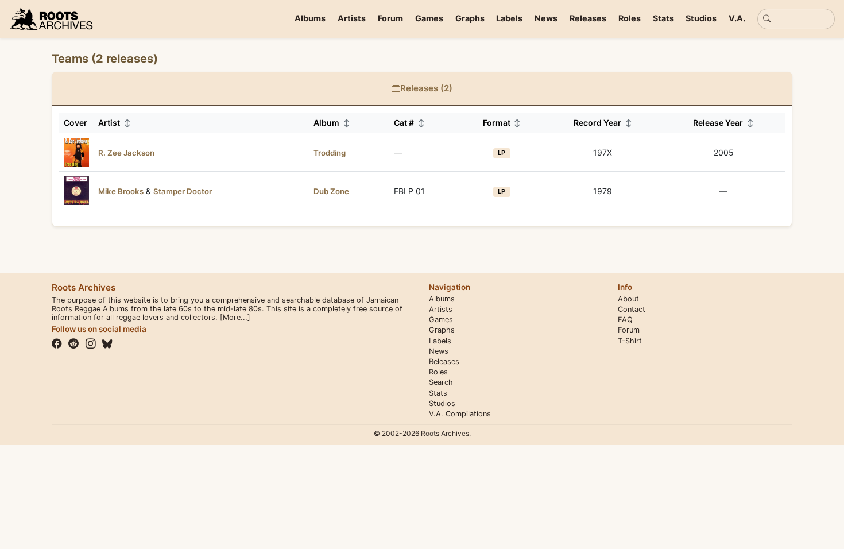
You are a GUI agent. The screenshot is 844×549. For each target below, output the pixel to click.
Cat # (409, 122)
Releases (588, 18)
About (628, 299)
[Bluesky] (107, 344)
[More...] (235, 317)
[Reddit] (73, 344)
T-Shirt (630, 341)
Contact (631, 309)
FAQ (625, 319)
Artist (114, 122)
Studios (701, 18)
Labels (509, 18)
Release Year (723, 122)
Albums (310, 18)
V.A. (737, 18)
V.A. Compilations (460, 413)
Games (429, 18)
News (546, 18)
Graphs (470, 18)
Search (441, 382)
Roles (629, 18)
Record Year (603, 122)
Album (331, 122)
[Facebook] (57, 344)
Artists (352, 18)
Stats (663, 18)
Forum (390, 18)
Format (502, 122)
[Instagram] (91, 344)
